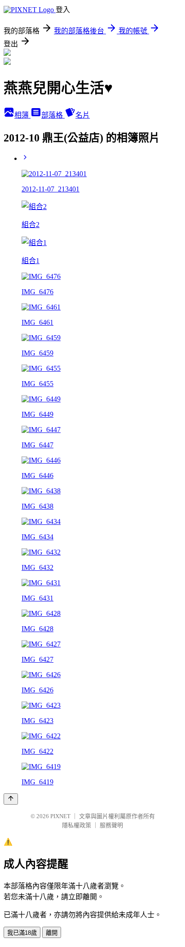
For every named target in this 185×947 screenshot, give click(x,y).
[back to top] (11, 799)
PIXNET (60, 816)
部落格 (53, 115)
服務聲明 (111, 825)
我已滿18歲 (22, 932)
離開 (51, 932)
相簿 (22, 115)
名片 (82, 115)
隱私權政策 (76, 825)
